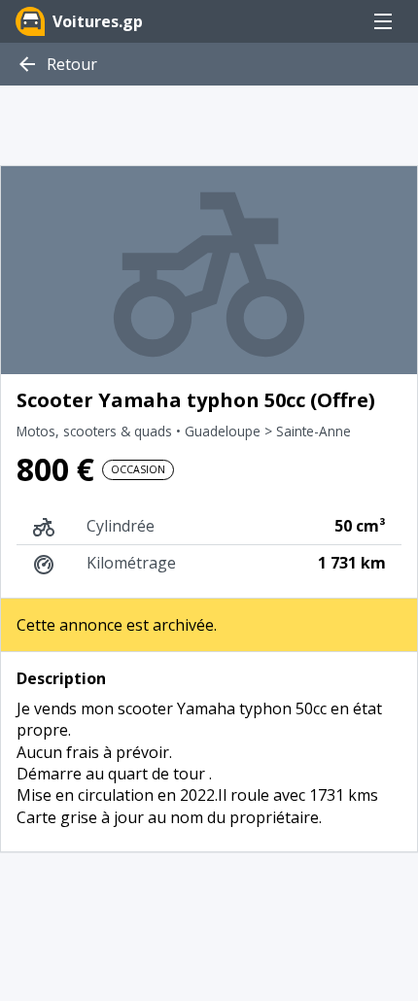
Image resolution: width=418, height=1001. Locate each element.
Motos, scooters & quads (96, 431)
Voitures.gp (97, 21)
